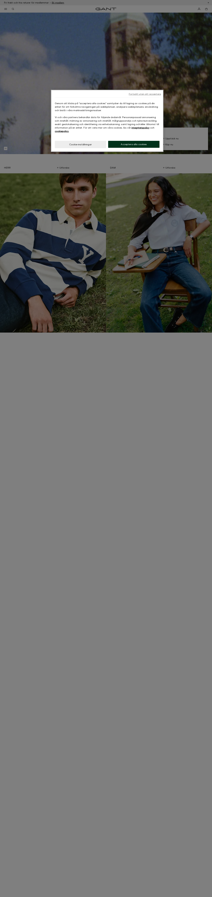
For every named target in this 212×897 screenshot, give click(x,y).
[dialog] (107, 121)
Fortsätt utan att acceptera (145, 94)
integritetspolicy (140, 127)
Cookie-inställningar (80, 144)
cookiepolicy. (62, 131)
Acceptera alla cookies (134, 144)
